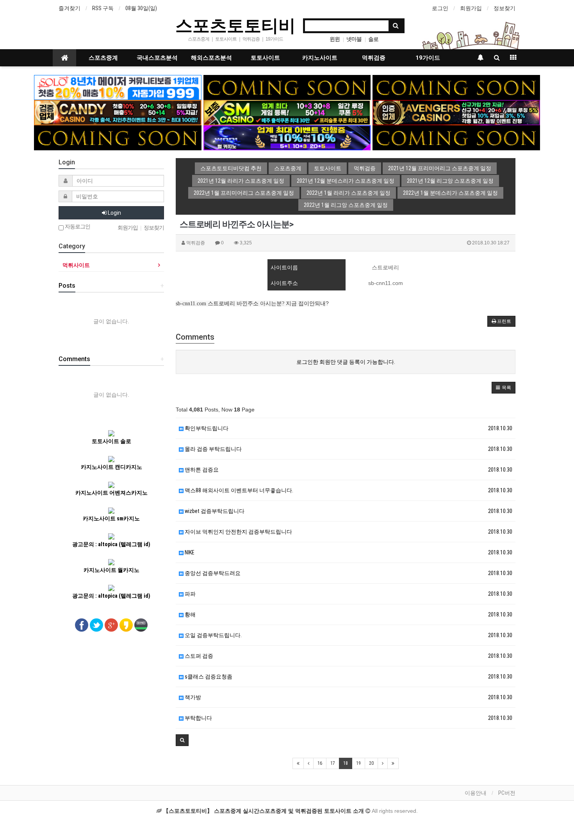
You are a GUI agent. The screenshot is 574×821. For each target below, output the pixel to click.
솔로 (373, 39)
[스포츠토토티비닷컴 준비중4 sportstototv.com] (456, 137)
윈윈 (335, 39)
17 (332, 763)
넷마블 (354, 39)
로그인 (440, 8)
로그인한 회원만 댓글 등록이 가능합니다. (345, 362)
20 (371, 763)
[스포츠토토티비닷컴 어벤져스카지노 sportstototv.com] (456, 112)
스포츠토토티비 (235, 24)
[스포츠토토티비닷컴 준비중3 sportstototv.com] (117, 137)
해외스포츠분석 (211, 57)
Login (114, 213)
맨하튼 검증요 (201, 470)
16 (319, 763)
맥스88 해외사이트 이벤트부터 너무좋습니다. (238, 490)
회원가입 (471, 8)
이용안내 (476, 793)
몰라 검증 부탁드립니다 (213, 449)
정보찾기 (504, 8)
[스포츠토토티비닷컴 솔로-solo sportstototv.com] (117, 87)
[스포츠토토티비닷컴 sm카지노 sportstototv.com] (287, 112)
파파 (190, 594)
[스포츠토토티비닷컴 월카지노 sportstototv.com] (287, 137)
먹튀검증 (373, 57)
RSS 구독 (103, 8)
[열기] (10, 10)
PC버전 (506, 793)
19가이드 (427, 57)
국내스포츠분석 (157, 57)
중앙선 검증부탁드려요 (212, 573)
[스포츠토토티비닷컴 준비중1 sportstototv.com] (287, 87)
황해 (190, 614)
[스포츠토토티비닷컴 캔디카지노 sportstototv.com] (117, 112)
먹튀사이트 (76, 265)
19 (358, 763)
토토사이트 (265, 57)
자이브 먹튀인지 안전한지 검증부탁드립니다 (238, 532)
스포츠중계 (103, 57)
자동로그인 (77, 227)
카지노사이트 (319, 57)
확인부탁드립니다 (206, 428)
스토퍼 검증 (198, 656)
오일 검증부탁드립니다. (213, 635)
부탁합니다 (198, 718)
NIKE (189, 552)
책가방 (192, 697)
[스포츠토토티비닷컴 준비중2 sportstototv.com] (456, 87)
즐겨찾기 (69, 8)
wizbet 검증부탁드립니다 (214, 511)
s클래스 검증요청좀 (208, 676)
